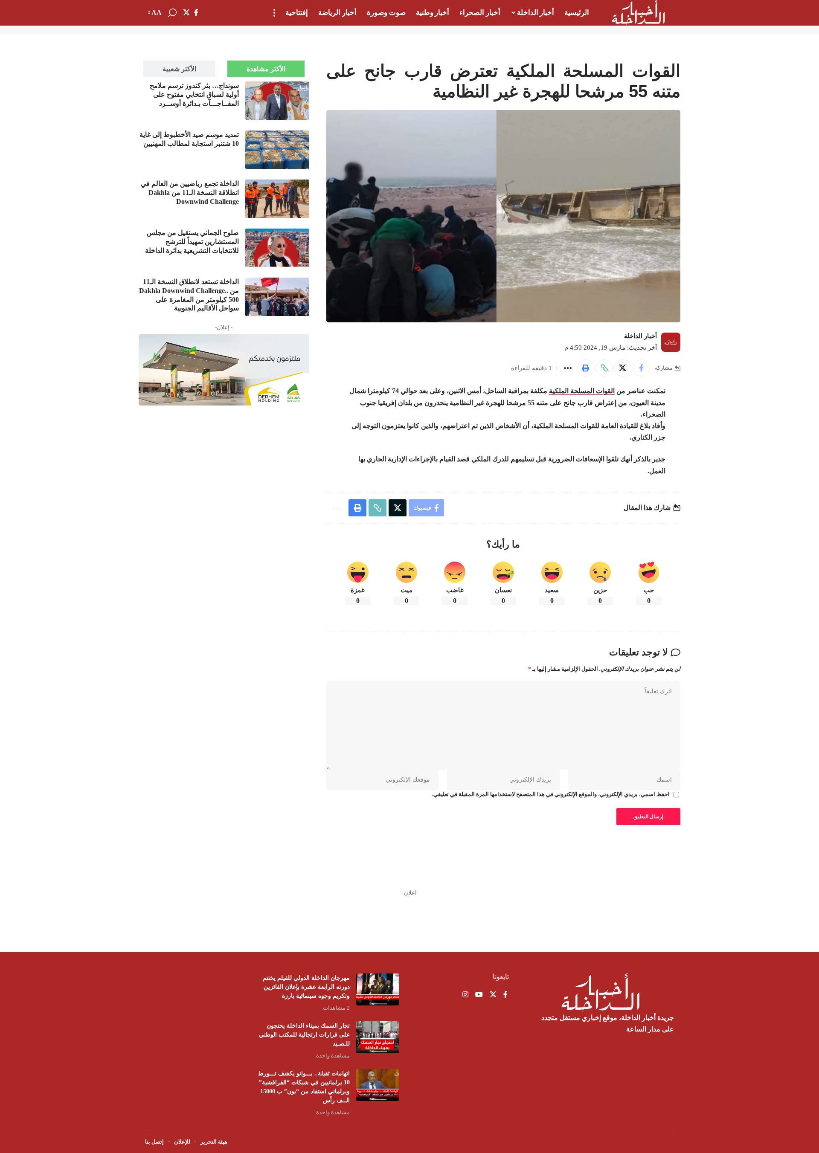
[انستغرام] (465, 995)
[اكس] (186, 12)
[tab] (266, 69)
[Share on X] (622, 368)
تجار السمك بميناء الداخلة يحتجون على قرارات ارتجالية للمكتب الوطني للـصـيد (304, 1035)
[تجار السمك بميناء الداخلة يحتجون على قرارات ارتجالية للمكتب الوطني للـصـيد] (377, 1037)
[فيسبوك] (196, 12)
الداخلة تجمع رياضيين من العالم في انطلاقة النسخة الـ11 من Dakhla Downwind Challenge (190, 192)
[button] (274, 13)
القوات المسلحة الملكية (582, 390)
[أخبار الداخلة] (638, 13)
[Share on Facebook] (641, 368)
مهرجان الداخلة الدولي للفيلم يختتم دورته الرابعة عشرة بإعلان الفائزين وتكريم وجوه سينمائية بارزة (306, 987)
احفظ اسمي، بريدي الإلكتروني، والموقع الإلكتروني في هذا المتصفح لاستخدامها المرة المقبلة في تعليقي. (551, 794)
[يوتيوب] (479, 995)
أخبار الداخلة (640, 336)
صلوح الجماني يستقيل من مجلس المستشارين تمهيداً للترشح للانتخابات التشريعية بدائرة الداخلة (192, 241)
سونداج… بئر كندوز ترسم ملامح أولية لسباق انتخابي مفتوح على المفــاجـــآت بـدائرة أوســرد (194, 94)
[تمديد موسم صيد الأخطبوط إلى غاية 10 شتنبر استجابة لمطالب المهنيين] (277, 149)
